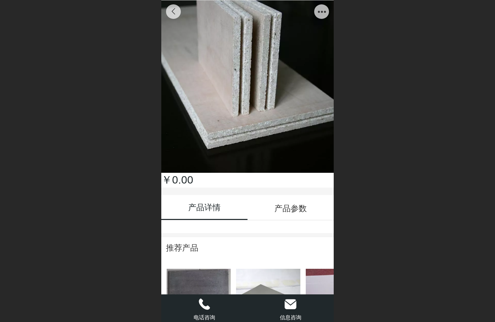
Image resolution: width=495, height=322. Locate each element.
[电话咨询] (204, 304)
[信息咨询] (291, 304)
